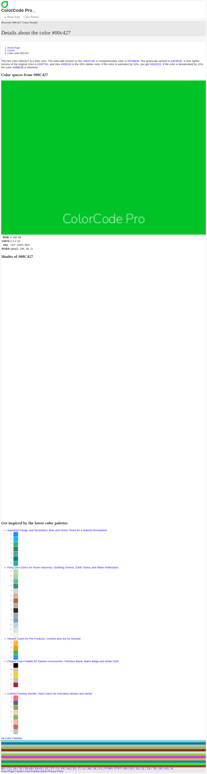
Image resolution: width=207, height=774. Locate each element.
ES (46, 768)
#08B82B (18, 67)
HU (68, 768)
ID (74, 768)
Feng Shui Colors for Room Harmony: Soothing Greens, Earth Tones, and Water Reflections (62, 567)
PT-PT (117, 768)
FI (58, 768)
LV (83, 768)
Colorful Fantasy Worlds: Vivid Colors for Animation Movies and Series (49, 693)
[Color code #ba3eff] (103, 757)
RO (125, 768)
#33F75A (42, 64)
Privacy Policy (55, 771)
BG (3, 768)
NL (95, 768)
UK (160, 768)
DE (20, 768)
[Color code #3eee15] (103, 764)
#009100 (66, 64)
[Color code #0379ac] (103, 743)
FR (62, 768)
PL (100, 768)
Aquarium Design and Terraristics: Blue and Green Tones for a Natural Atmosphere (57, 530)
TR (154, 768)
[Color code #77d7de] (103, 741)
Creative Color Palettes (27, 771)
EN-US (39, 768)
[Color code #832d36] (103, 750)
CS (9, 768)
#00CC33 (89, 61)
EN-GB (29, 768)
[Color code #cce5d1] (103, 752)
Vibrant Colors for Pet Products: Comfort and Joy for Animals (44, 638)
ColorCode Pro (16, 10)
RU (131, 768)
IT (79, 768)
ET (52, 768)
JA (171, 768)
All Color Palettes (11, 738)
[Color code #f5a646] (103, 759)
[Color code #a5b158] (103, 748)
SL (143, 768)
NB (89, 768)
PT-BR (108, 768)
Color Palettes (31, 16)
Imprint (44, 771)
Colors (10, 50)
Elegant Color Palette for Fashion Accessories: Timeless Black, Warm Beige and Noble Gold (63, 661)
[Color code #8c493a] (103, 766)
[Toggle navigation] (34, 11)
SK (137, 768)
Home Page (13, 16)
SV (148, 768)
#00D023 (155, 64)
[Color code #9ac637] (103, 755)
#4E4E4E (176, 61)
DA (15, 768)
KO (166, 768)
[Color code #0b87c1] (103, 761)
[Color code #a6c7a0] (103, 746)
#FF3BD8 (133, 61)
